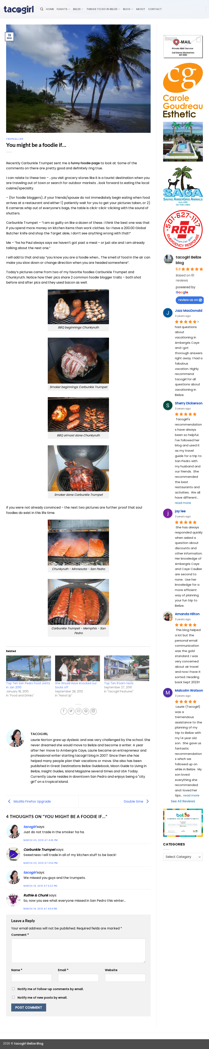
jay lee (180, 511)
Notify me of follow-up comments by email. (50, 989)
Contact (155, 9)
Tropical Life (14, 139)
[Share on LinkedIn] (93, 711)
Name (16, 970)
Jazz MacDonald (188, 310)
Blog (126, 9)
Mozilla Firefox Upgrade (32, 801)
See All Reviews (183, 801)
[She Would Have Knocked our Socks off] (77, 668)
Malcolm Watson (189, 690)
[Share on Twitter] (71, 711)
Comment (20, 935)
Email (63, 970)
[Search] (41, 9)
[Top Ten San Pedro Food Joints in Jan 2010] (28, 668)
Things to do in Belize (102, 9)
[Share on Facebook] (63, 711)
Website (111, 970)
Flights (62, 9)
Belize (77, 9)
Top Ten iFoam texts (118, 683)
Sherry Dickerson (188, 403)
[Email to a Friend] (78, 711)
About (140, 9)
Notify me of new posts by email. (42, 998)
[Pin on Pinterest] (85, 711)
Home (50, 9)
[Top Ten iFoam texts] (126, 668)
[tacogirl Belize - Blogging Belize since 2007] (18, 9)
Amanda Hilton (187, 614)
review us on (188, 299)
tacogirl (29, 826)
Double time (134, 801)
